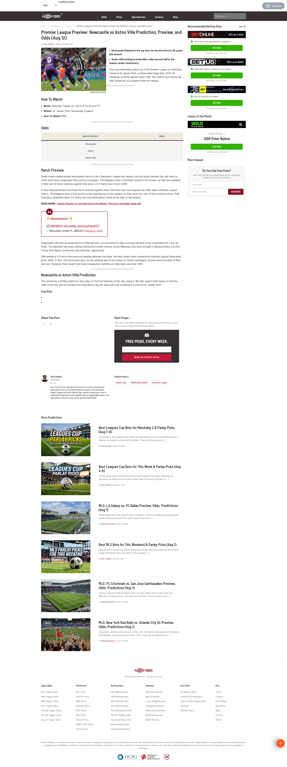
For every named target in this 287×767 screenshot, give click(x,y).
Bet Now (217, 48)
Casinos (159, 17)
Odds (104, 17)
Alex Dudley (49, 44)
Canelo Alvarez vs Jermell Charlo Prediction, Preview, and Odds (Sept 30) (99, 203)
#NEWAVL (56, 225)
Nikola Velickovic (108, 524)
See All (242, 26)
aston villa (121, 382)
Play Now (216, 146)
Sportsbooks (138, 17)
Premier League (160, 382)
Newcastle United (139, 382)
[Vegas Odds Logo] (52, 17)
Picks (119, 17)
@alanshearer (59, 218)
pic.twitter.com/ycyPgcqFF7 (81, 225)
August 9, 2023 (94, 230)
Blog (175, 17)
